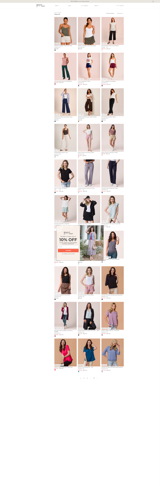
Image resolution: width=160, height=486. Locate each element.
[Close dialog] (102, 227)
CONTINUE (68, 250)
